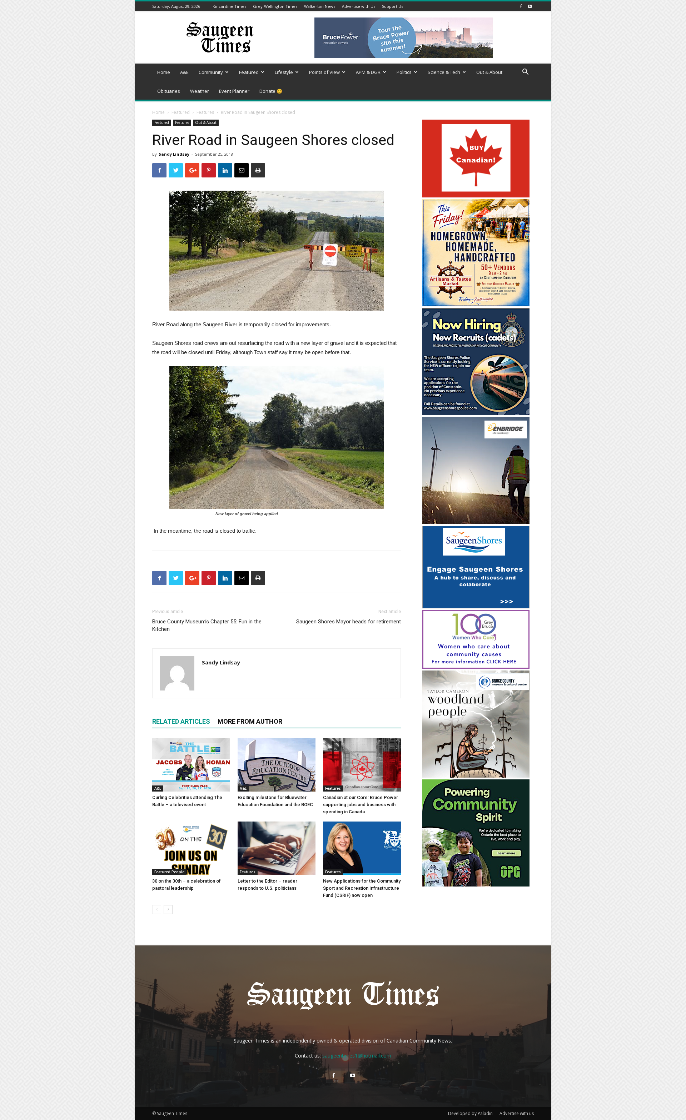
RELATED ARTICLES (181, 721)
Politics (404, 72)
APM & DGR (368, 72)
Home (163, 72)
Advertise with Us (358, 6)
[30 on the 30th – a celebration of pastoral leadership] (191, 848)
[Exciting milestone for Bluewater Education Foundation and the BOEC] (276, 765)
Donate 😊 (270, 91)
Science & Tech (444, 72)
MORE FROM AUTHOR (250, 721)
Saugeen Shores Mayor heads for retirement (348, 621)
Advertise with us (516, 1113)
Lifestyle (284, 72)
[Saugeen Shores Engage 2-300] (476, 606)
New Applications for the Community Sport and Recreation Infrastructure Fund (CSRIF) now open (362, 888)
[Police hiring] (476, 413)
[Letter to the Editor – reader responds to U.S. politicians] (276, 848)
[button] (525, 72)
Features (205, 112)
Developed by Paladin (470, 1113)
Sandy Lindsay (174, 154)
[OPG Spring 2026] (476, 884)
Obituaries (168, 91)
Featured (249, 72)
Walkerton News (319, 6)
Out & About (489, 72)
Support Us (392, 6)
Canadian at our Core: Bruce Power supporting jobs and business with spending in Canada (360, 804)
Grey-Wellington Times (275, 6)
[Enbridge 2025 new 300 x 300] (476, 522)
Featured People (169, 871)
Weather (199, 91)
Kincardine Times (229, 6)
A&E (184, 72)
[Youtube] (530, 6)
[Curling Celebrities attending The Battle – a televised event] (191, 765)
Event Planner (234, 91)
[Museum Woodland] (476, 775)
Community (211, 72)
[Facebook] (521, 6)
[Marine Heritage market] (476, 304)
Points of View (324, 72)
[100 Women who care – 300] (476, 666)
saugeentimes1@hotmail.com (356, 1055)
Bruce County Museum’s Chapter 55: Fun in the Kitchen (207, 625)
